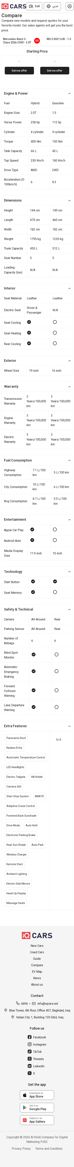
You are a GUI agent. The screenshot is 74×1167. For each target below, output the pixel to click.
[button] (70, 6)
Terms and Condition (48, 1148)
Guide (37, 959)
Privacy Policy (21, 1148)
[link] (37, 1095)
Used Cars (37, 952)
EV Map (37, 971)
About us (37, 984)
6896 (24, 1003)
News (37, 978)
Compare (37, 965)
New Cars (37, 946)
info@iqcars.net (47, 1003)
